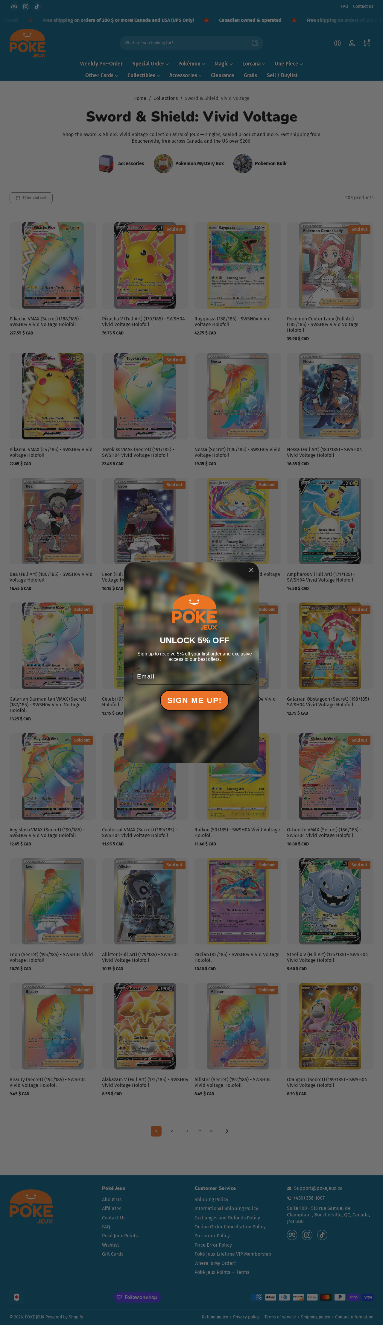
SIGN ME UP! (194, 700)
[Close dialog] (251, 569)
